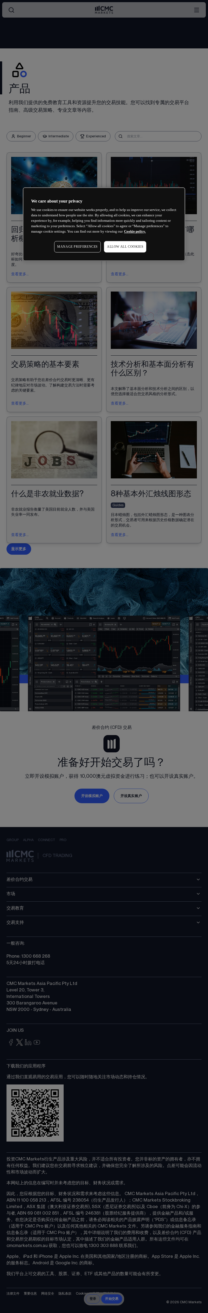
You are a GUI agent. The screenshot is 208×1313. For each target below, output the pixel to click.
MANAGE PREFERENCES (77, 247)
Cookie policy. (135, 231)
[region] (104, 224)
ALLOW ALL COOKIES (125, 247)
